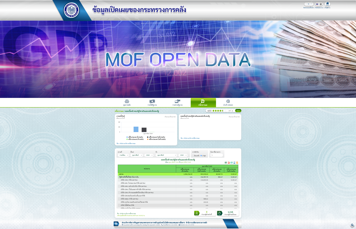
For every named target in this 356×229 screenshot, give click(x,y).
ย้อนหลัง (196, 156)
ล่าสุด (204, 156)
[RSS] (237, 162)
